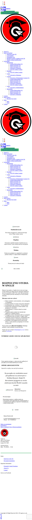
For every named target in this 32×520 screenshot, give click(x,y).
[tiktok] (3, 7)
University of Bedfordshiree (17, 87)
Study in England (8, 53)
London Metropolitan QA (16, 64)
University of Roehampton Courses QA (19, 78)
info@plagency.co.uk (19, 329)
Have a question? (7, 427)
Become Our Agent (11, 98)
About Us (6, 51)
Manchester (10, 89)
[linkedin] (4, 7)
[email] (5, 7)
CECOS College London (16, 69)
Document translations (9, 460)
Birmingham (10, 62)
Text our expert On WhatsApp (9, 13)
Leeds (8, 73)
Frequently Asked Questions (11, 466)
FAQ (8, 103)
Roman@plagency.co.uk (14, 418)
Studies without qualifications (14, 60)
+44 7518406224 (11, 419)
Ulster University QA (15, 66)
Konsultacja (3, 425)
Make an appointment (6, 424)
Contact (6, 104)
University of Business (15, 68)
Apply (2, 11)
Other (5, 100)
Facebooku (9, 331)
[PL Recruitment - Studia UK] (16, 43)
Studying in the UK (11, 54)
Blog (8, 101)
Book (17, 427)
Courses (6, 96)
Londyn (9, 76)
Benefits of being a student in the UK (16, 58)
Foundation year (11, 57)
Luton (8, 86)
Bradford (9, 71)
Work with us (7, 97)
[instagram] (1, 7)
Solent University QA (15, 65)
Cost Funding (10, 55)
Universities (7, 61)
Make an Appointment (9, 11)
